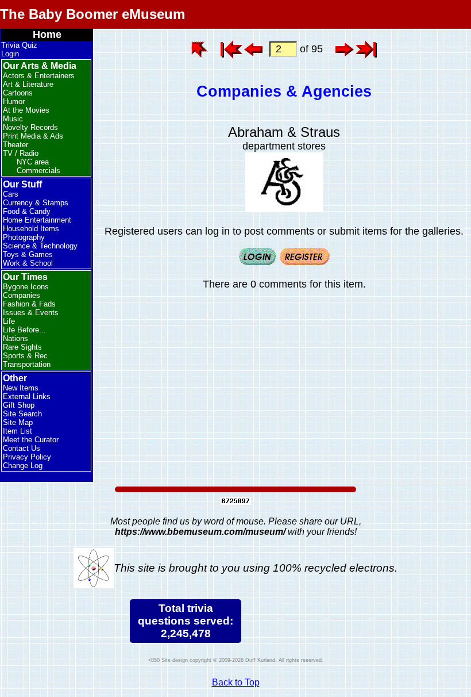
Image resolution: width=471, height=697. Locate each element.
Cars (10, 194)
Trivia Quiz (19, 45)
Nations (15, 338)
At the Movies (26, 110)
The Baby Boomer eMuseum (92, 14)
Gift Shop (18, 405)
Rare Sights (22, 347)
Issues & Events (31, 312)
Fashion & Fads (29, 304)
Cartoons (18, 93)
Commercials (38, 170)
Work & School (28, 263)
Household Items (31, 228)
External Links (27, 396)
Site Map (18, 422)
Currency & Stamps (35, 202)
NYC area (33, 162)
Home (47, 34)
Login (10, 53)
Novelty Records (30, 127)
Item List (17, 431)
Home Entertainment (37, 220)
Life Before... (24, 329)
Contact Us (21, 448)
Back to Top (236, 682)
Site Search (22, 413)
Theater (15, 144)
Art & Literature (28, 84)
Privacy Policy (27, 457)
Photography (24, 237)
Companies (21, 295)
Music (13, 118)
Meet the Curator (31, 439)
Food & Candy (27, 211)
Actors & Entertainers (39, 75)
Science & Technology (40, 246)
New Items (20, 388)
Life (9, 321)
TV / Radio (20, 153)
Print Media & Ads (33, 136)
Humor (14, 101)
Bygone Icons (26, 286)
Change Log (23, 465)
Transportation (27, 364)
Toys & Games (28, 254)
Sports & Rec (25, 355)
